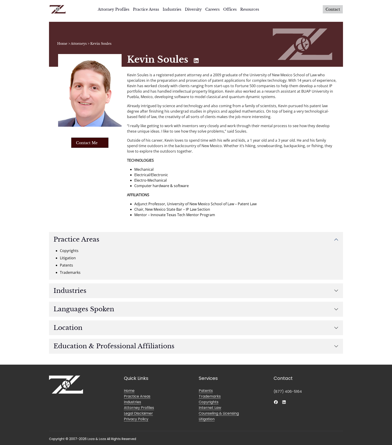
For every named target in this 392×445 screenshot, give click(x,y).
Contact (333, 9)
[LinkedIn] (284, 401)
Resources (249, 9)
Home (62, 44)
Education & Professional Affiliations (114, 346)
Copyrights (208, 402)
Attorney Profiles (113, 9)
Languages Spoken (84, 309)
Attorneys (79, 44)
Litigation (207, 419)
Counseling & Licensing (219, 413)
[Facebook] (276, 401)
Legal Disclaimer (138, 413)
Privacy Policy (136, 419)
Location (68, 328)
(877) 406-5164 (288, 391)
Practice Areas (146, 9)
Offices (230, 9)
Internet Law (210, 407)
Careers (212, 9)
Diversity (193, 9)
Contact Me (87, 143)
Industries (172, 9)
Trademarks (210, 396)
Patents (206, 390)
